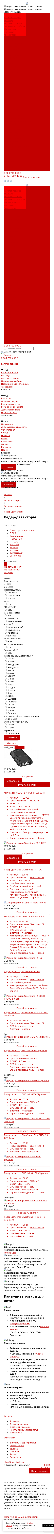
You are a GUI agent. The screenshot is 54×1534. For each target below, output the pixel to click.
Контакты (9, 166)
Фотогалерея (11, 72)
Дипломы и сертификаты (11, 68)
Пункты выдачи (12, 57)
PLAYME (14, 547)
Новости (8, 77)
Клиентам (9, 126)
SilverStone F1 (37, 877)
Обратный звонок (39, 1471)
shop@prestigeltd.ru (20, 1323)
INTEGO (14, 541)
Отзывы (8, 163)
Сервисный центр (13, 46)
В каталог (9, 467)
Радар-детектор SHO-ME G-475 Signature (25, 1050)
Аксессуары (10, 34)
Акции (7, 80)
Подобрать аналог (27, 912)
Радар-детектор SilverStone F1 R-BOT (23, 869)
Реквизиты (9, 83)
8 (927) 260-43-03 (13, 175)
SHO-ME (14, 550)
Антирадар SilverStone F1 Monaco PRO (24, 916)
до (5, 586)
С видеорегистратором (22, 530)
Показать (19, 747)
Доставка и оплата (13, 54)
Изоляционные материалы (12, 30)
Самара (8, 355)
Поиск (7, 169)
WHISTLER (15, 556)
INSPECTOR (16, 538)
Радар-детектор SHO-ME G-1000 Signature (26, 1173)
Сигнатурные (16, 535)
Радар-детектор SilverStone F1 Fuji (22, 971)
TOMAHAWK (16, 553)
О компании (10, 143)
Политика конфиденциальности (21, 1516)
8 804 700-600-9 (12, 172)
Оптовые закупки (13, 43)
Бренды (8, 74)
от (5, 583)
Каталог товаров (12, 109)
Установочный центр (15, 135)
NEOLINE (14, 544)
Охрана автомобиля (14, 26)
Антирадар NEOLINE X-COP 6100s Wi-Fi (24, 792)
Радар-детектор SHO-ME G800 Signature (25, 1094)
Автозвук (8, 20)
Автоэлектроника (13, 23)
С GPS (13, 533)
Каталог (8, 1416)
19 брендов (10, 1252)
